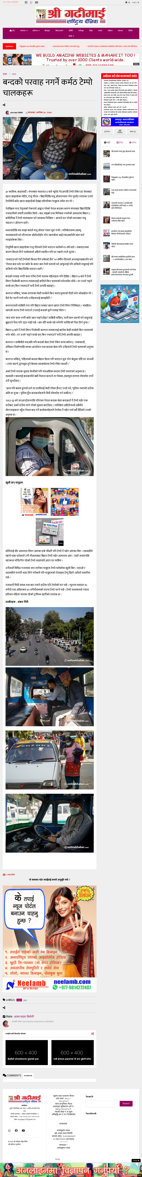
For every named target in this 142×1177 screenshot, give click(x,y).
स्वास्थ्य (120, 30)
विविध (130, 30)
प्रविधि (71, 30)
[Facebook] (26, 2)
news (14, 74)
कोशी (70, 36)
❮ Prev (107, 131)
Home (57, 1159)
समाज (100, 30)
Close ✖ (136, 1161)
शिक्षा (91, 30)
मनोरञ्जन (81, 30)
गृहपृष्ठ (5, 74)
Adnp (136, 64)
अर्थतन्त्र (35, 30)
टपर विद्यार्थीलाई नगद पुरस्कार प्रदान (123, 164)
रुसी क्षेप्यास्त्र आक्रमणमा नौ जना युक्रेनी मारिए (72, 1059)
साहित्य (110, 30)
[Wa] (31, 2)
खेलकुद (47, 30)
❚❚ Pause (119, 131)
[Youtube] (36, 2)
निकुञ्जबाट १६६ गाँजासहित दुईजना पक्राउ (122, 178)
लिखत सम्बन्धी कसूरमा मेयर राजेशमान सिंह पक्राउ (120, 46)
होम (13, 30)
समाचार (23, 30)
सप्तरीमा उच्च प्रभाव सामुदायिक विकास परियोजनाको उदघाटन (121, 232)
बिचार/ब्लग (59, 30)
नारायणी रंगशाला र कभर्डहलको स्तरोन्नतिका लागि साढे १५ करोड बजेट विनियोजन (72, 46)
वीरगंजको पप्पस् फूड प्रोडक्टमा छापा (123, 151)
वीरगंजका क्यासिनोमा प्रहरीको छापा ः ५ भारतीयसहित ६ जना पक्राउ (123, 258)
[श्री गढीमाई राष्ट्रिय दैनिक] (71, 24)
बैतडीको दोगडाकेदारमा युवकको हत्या (23, 1059)
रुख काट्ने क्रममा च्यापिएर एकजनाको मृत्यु (26, 46)
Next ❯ (133, 131)
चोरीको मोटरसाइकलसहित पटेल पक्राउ (122, 245)
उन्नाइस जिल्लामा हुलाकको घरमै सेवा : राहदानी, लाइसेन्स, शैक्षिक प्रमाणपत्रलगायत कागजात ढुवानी (123, 272)
